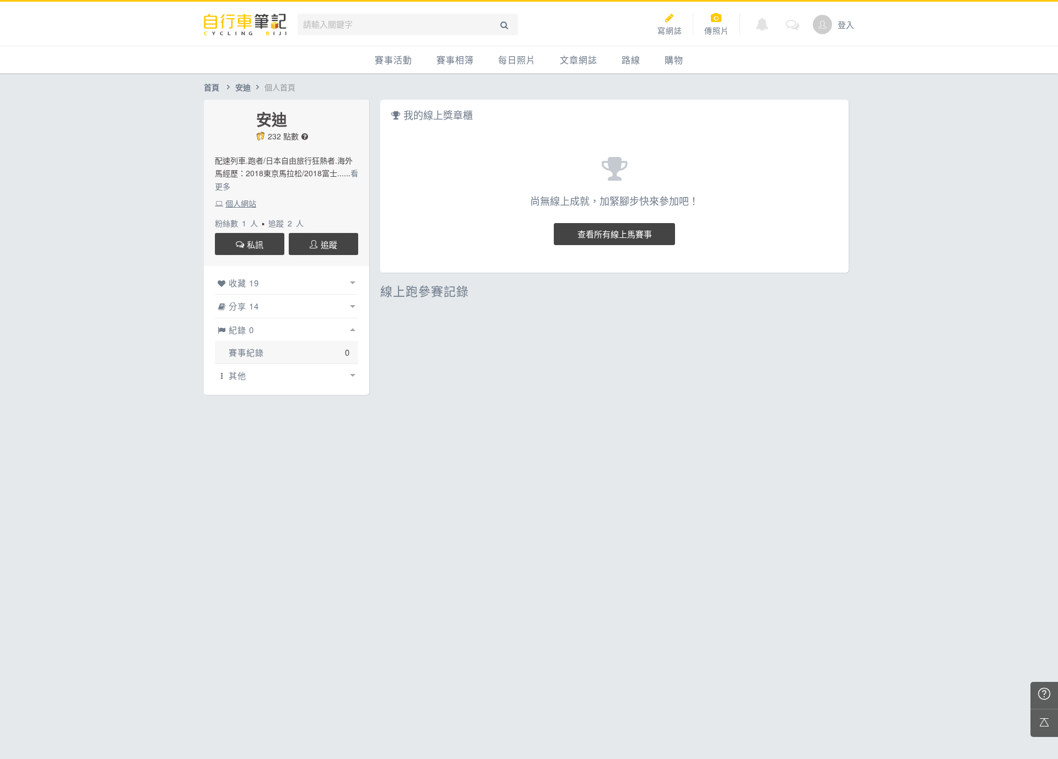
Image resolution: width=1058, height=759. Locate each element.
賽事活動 (393, 59)
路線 (631, 59)
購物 (674, 59)
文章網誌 (578, 59)
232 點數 (283, 136)
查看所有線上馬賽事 (614, 234)
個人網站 (240, 203)
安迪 (243, 87)
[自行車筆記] (245, 24)
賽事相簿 (455, 59)
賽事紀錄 (246, 352)
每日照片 (517, 59)
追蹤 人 (286, 223)
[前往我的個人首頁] (822, 24)
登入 (846, 24)
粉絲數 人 (236, 223)
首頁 (211, 87)
